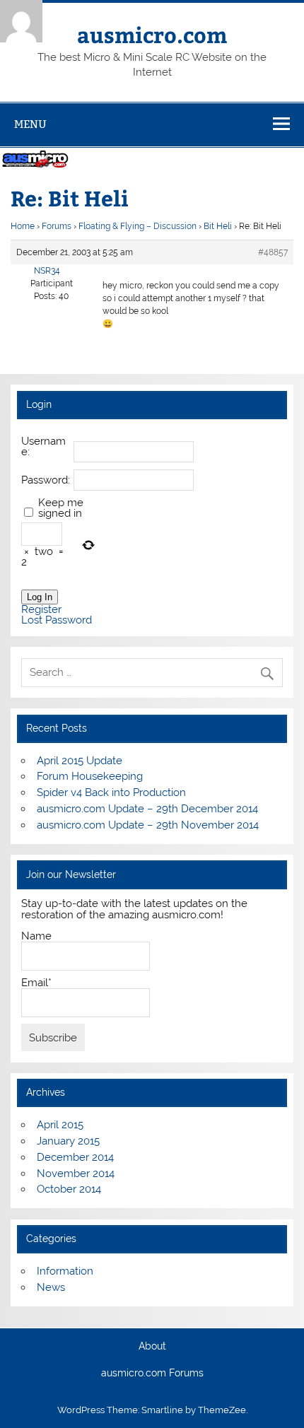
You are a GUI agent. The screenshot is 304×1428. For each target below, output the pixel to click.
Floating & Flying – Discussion (137, 226)
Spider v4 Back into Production (111, 792)
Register (41, 609)
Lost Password (56, 620)
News (51, 1287)
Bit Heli (218, 226)
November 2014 (76, 1173)
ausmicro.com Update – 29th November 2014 (148, 825)
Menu (30, 124)
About (152, 1347)
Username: (43, 446)
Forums (56, 226)
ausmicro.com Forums (152, 1374)
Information (65, 1271)
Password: (45, 480)
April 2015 (60, 1124)
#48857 (273, 252)
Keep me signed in (60, 508)
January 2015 (68, 1141)
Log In (39, 597)
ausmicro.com (152, 34)
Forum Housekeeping (90, 776)
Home (23, 226)
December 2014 (75, 1157)
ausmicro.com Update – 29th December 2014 (147, 808)
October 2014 (69, 1189)
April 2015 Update (79, 760)
